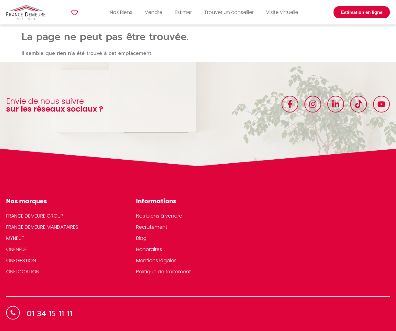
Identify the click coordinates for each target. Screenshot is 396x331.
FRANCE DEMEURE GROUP (34, 215)
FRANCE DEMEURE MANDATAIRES (42, 227)
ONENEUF (16, 249)
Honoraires (149, 249)
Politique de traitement (163, 271)
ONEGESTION (21, 260)
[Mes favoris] (74, 12)
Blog (141, 238)
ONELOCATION (22, 271)
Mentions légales (156, 260)
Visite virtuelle (282, 12)
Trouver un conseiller (229, 12)
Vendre (153, 12)
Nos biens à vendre (159, 215)
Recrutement (151, 227)
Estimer (183, 12)
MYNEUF (15, 238)
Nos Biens (121, 12)
